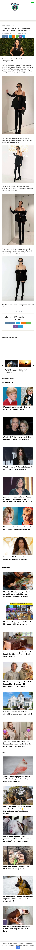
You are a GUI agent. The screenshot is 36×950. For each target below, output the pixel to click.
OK (18, 947)
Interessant (6, 567)
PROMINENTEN (22, 33)
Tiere (4, 752)
